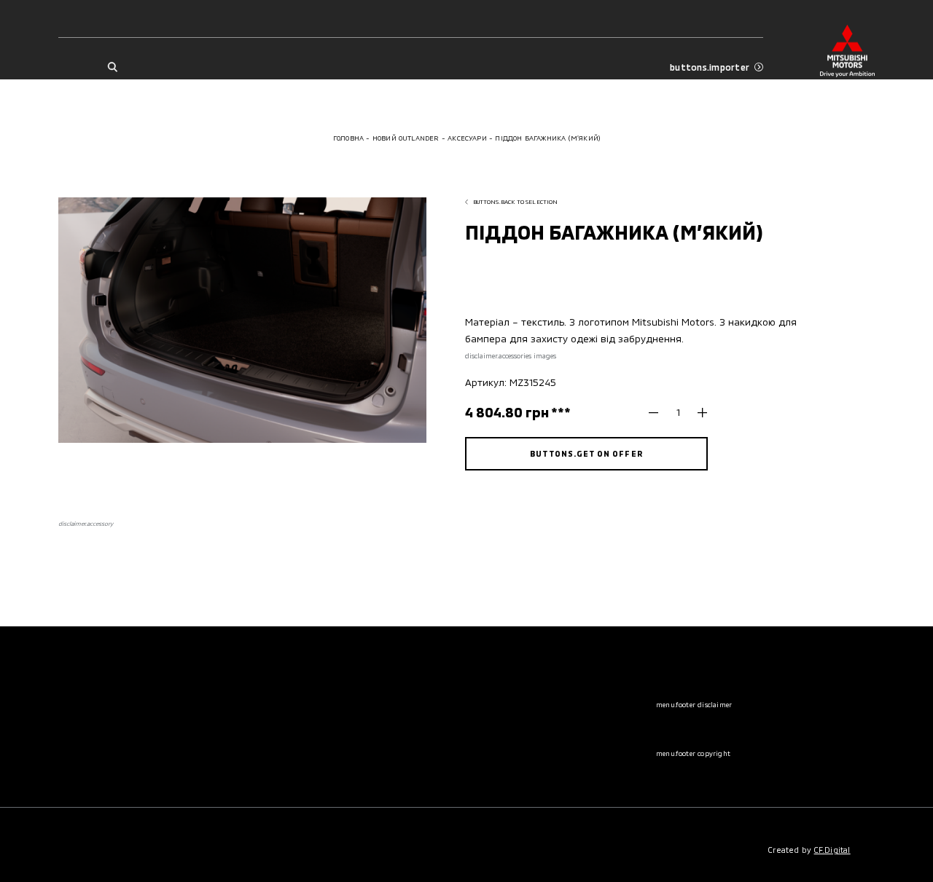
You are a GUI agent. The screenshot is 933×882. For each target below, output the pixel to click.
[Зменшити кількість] (658, 412)
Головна (348, 138)
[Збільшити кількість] (697, 412)
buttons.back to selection (515, 201)
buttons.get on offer (586, 453)
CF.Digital (832, 849)
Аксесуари (467, 138)
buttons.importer (709, 67)
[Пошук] (111, 67)
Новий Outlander (406, 138)
